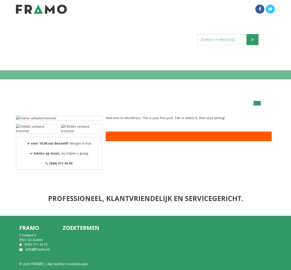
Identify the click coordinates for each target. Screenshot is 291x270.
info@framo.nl (37, 249)
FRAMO (37, 263)
